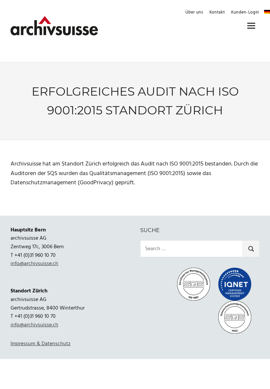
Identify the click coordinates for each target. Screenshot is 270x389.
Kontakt (217, 12)
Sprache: (267, 12)
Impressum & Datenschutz (40, 344)
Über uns (194, 12)
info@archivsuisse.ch (34, 263)
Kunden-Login (245, 12)
